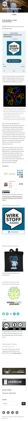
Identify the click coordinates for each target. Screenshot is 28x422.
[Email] (20, 184)
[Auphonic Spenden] (22, 177)
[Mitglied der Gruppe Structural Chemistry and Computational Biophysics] (18, 175)
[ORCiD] (20, 171)
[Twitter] (18, 171)
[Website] (22, 184)
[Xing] (22, 175)
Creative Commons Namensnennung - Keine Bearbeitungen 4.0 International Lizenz (12, 198)
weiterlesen (5, 166)
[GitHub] (22, 171)
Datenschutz (12, 393)
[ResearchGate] (20, 173)
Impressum (5, 393)
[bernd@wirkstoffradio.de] (20, 177)
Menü (14, 14)
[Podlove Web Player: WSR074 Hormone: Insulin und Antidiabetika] (14, 52)
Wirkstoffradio (12, 9)
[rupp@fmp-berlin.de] (22, 173)
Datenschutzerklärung (7, 416)
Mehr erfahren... (17, 353)
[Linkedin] (20, 175)
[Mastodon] (18, 173)
